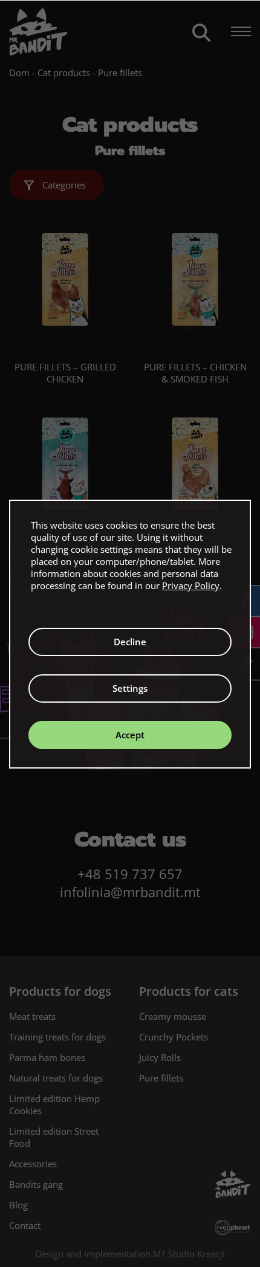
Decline (130, 642)
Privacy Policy (190, 585)
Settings (130, 688)
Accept (130, 735)
